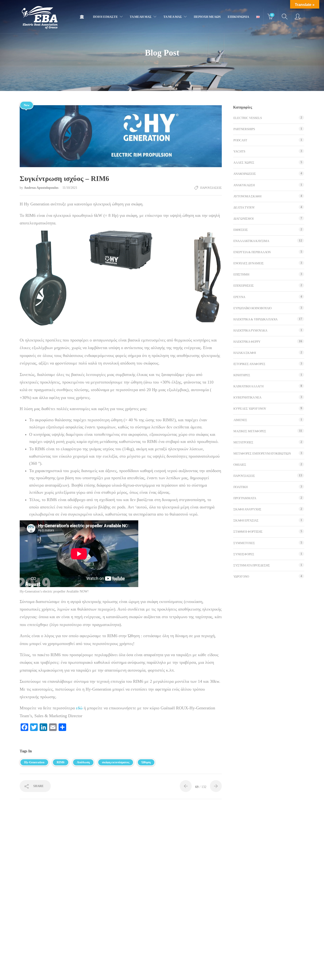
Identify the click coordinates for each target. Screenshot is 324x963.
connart (201, 955)
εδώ (80, 708)
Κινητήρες (241, 375)
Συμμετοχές (244, 543)
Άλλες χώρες (243, 162)
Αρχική (83, 17)
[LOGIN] (298, 17)
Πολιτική (240, 487)
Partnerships (244, 129)
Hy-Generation (34, 762)
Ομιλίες (239, 464)
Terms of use (125, 954)
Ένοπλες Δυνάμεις (248, 263)
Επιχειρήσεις (243, 285)
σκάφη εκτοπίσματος (115, 762)
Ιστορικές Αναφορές (249, 364)
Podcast (240, 140)
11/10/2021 (69, 188)
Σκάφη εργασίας (246, 520)
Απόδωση (83, 762)
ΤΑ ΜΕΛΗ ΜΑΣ (141, 17)
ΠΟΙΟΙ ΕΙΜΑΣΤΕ (105, 17)
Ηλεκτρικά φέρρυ (246, 341)
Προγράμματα (244, 498)
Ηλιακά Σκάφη (244, 353)
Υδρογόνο (241, 576)
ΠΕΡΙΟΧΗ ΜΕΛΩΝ (207, 17)
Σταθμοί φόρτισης (248, 531)
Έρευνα (239, 297)
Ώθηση (146, 762)
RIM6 (61, 762)
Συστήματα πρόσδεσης (251, 565)
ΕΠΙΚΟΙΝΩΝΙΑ (238, 17)
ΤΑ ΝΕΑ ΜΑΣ (172, 17)
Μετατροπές (243, 442)
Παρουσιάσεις (211, 188)
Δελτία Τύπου (244, 207)
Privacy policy (148, 954)
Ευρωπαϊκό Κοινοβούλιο (252, 308)
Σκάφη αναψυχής (247, 509)
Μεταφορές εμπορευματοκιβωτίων (262, 453)
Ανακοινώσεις (244, 174)
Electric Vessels (247, 118)
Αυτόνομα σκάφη (247, 196)
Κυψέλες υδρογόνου (249, 408)
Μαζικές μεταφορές (249, 431)
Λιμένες (240, 420)
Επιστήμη (241, 274)
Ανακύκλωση (244, 185)
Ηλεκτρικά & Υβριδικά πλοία (255, 319)
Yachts (239, 151)
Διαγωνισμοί (243, 218)
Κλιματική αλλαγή (248, 386)
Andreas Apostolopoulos (41, 188)
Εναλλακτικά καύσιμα (251, 241)
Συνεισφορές (243, 554)
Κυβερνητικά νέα (247, 397)
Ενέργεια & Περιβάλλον (252, 252)
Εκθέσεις (240, 230)
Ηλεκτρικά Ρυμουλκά (250, 330)
